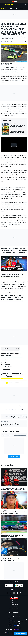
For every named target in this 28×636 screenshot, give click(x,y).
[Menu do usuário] (25, 4)
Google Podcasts (7, 366)
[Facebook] (6, 409)
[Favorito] (22, 41)
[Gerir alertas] (22, 409)
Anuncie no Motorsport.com (14, 616)
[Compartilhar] (19, 41)
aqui (14, 375)
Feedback (14, 614)
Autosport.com (14, 606)
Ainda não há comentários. (14, 435)
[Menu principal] (2, 5)
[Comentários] (25, 41)
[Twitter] (9, 409)
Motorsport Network (11, 632)
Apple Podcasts (7, 364)
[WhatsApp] (12, 409)
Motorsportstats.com (14, 608)
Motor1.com (14, 602)
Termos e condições (10, 629)
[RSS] (20, 593)
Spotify (5, 360)
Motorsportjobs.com (14, 604)
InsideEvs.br (14, 600)
